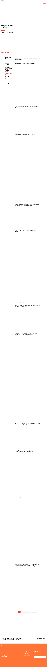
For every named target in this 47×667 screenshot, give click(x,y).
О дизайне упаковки (41, 638)
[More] (39, 52)
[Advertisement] (28, 623)
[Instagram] (36, 663)
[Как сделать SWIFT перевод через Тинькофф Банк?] (3, 68)
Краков (32, 611)
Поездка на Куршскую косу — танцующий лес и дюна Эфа (9, 81)
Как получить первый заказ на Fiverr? (9, 75)
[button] (44, 3)
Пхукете (33, 334)
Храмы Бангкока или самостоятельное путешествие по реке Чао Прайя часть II (11, 639)
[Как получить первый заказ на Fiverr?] (3, 75)
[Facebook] (31, 52)
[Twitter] (34, 52)
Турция (6, 60)
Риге (25, 306)
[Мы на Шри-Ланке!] (3, 57)
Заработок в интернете (9, 73)
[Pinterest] (37, 52)
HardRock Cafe (23, 611)
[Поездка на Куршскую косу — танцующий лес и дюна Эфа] (3, 80)
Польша (2, 30)
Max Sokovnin (4, 32)
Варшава (28, 611)
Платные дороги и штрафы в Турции (9, 63)
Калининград (7, 78)
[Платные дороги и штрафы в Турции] (3, 62)
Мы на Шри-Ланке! (8, 58)
